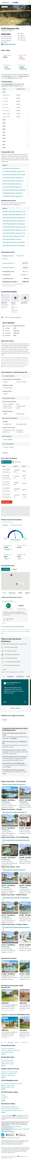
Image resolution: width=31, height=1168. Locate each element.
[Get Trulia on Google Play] (21, 1134)
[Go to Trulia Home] (15, 2)
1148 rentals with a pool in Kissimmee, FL (13, 870)
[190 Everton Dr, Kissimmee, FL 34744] (10, 793)
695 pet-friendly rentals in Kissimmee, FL (14, 784)
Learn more (13, 671)
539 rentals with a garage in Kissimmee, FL (14, 812)
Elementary (12, 593)
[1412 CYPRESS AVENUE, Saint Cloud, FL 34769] (10, 995)
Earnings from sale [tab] (7, 256)
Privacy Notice (7, 1142)
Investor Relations (9, 1141)
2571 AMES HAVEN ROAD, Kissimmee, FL (13, 171)
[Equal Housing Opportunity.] (18, 1156)
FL (5, 1042)
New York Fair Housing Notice (7, 1127)
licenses (13, 1122)
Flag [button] (25, 702)
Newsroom (3, 1141)
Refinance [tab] (5, 259)
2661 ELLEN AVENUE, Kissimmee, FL (12, 183)
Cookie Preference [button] (19, 1142)
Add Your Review (15, 708)
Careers (26, 1140)
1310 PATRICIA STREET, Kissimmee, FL (13, 177)
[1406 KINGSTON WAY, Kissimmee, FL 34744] (10, 1023)
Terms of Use (16, 1141)
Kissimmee (5, 752)
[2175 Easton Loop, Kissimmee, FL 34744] (10, 966)
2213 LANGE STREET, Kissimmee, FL (12, 187)
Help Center (4, 1157)
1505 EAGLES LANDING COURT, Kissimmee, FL (15, 174)
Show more (5, 502)
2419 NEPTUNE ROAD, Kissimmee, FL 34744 (14, 211)
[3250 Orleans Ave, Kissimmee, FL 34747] (10, 850)
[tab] (6, 462)
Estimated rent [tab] (20, 255)
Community (10, 676)
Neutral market (15, 539)
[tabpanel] (15, 274)
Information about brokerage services (11, 1129)
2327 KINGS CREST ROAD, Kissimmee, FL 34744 (15, 217)
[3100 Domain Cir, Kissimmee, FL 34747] (10, 820)
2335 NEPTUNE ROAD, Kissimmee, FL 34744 (14, 227)
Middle (20, 593)
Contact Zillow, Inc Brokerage (8, 1131)
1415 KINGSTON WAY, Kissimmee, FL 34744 (14, 233)
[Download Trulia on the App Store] (9, 1134)
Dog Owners (20, 676)
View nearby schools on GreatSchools (13, 626)
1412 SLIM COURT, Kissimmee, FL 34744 (13, 236)
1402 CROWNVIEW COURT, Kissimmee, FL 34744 (16, 223)
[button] (29, 2)
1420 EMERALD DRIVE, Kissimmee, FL (12, 196)
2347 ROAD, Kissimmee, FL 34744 (11, 239)
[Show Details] (28, 92)
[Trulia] (2, 1134)
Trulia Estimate (8, 84)
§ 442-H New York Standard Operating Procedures (11, 1126)
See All (5, 669)
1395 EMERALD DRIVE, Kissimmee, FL (12, 193)
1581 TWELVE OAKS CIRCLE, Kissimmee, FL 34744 (16, 242)
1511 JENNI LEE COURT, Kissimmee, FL (13, 180)
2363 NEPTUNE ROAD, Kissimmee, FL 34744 (14, 214)
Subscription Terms (23, 1141)
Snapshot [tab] (5, 525)
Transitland (20, 1115)
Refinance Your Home (9, 44)
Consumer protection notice (24, 1129)
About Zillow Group (12, 1140)
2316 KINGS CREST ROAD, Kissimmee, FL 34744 (15, 220)
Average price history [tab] (16, 525)
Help (2, 1142)
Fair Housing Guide (20, 1140)
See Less (5, 452)
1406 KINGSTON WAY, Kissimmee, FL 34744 (14, 230)
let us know (13, 1152)
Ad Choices (12, 1142)
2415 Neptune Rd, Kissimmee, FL (11, 168)
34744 (18, 357)
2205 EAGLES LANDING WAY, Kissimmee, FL (14, 190)
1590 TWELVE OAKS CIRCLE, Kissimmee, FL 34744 (16, 245)
